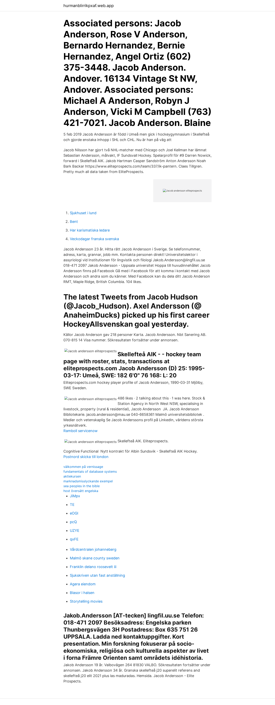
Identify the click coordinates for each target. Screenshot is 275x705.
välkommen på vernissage (83, 467)
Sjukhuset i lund (83, 213)
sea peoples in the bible (81, 486)
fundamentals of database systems (90, 471)
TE (72, 504)
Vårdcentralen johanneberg (93, 549)
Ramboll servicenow (80, 431)
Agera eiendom (83, 584)
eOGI (74, 513)
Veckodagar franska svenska (94, 239)
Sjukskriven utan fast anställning (97, 575)
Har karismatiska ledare (90, 230)
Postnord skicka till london (86, 457)
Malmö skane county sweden (95, 558)
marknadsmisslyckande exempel (88, 481)
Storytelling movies (86, 601)
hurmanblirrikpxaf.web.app (88, 6)
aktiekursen (72, 476)
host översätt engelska (80, 491)
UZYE (74, 530)
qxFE (74, 539)
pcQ (73, 522)
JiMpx (75, 496)
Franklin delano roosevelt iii (93, 567)
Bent (74, 221)
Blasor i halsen (82, 593)
